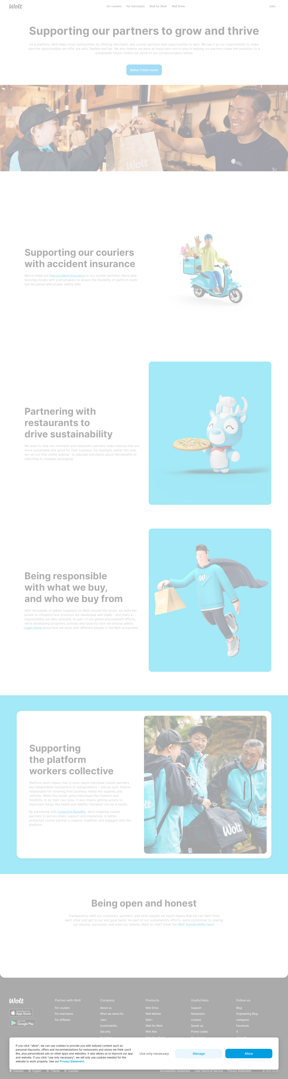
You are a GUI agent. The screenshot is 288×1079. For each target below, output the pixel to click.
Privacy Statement (72, 1061)
